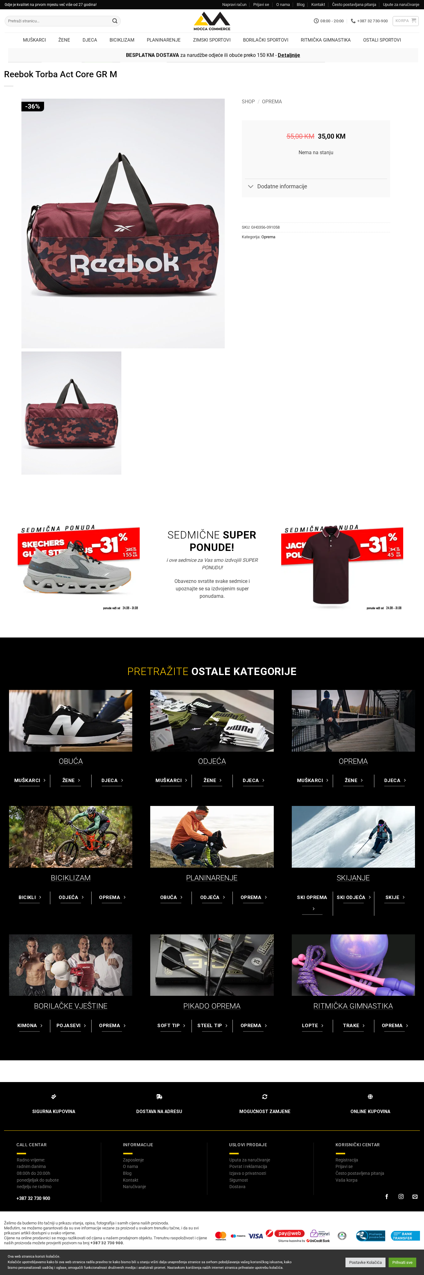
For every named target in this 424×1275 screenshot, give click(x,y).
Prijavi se (261, 4)
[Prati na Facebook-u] (386, 1197)
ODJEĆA (212, 761)
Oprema (272, 102)
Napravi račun (234, 4)
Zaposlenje (133, 1159)
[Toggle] (251, 187)
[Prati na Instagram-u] (400, 1197)
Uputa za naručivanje (249, 1159)
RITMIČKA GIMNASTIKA (353, 1006)
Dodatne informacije (282, 186)
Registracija (347, 1159)
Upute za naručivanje (401, 4)
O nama (283, 4)
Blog (300, 4)
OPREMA (353, 761)
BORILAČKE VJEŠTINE (70, 1006)
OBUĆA (71, 761)
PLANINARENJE (211, 878)
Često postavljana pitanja (354, 4)
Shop (248, 102)
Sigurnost (238, 1180)
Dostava (237, 1186)
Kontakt (318, 4)
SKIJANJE (353, 878)
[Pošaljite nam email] (415, 1197)
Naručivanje (134, 1186)
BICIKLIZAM (71, 878)
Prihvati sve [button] (402, 1262)
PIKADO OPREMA (212, 1006)
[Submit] (115, 21)
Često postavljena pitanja (360, 1173)
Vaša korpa (347, 1180)
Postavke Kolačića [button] (365, 1262)
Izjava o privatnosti (247, 1173)
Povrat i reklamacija (248, 1166)
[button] (406, 21)
